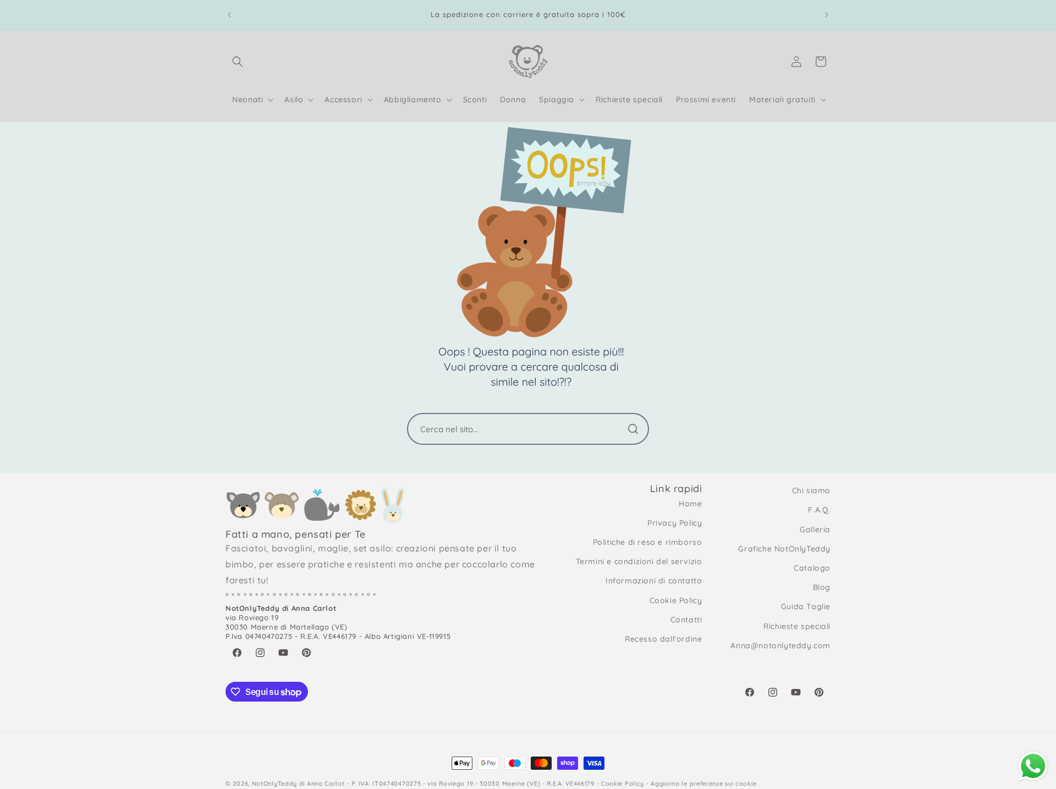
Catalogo (812, 568)
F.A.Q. (819, 510)
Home (690, 504)
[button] (238, 61)
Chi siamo (811, 490)
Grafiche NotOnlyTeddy (784, 549)
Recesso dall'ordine (663, 639)
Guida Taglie (806, 606)
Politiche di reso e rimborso (647, 542)
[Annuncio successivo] (827, 14)
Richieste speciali (797, 626)
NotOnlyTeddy (274, 783)
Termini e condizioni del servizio (639, 561)
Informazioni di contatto (654, 581)
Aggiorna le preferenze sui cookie (703, 783)
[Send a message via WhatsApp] (1033, 766)
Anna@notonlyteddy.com (780, 645)
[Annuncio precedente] (229, 14)
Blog (822, 587)
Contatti (686, 620)
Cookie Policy (676, 600)
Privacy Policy (674, 523)
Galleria (815, 529)
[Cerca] (633, 428)
